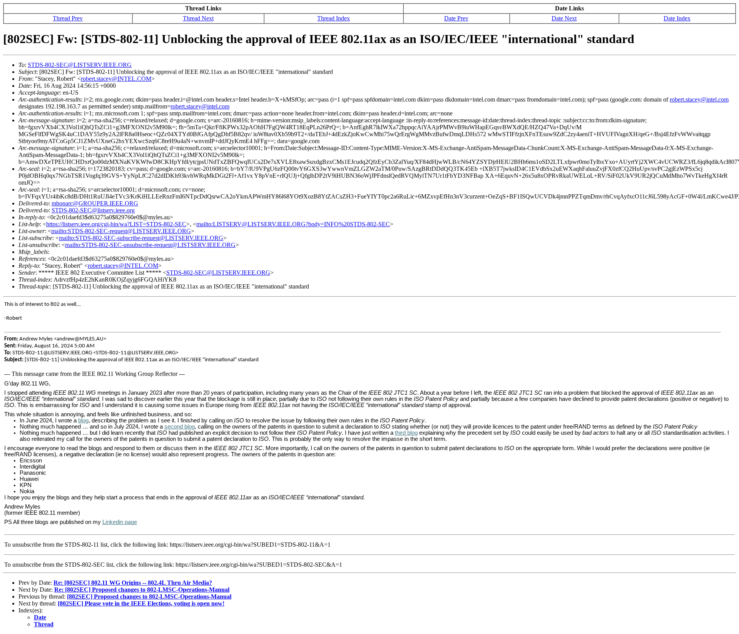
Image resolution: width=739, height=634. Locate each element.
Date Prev (456, 18)
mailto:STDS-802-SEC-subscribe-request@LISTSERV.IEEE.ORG (141, 238)
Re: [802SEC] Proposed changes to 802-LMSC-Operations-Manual (141, 589)
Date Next (564, 18)
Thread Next (198, 18)
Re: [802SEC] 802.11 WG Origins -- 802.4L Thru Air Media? (133, 582)
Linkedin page (119, 522)
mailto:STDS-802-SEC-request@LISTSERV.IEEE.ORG (121, 231)
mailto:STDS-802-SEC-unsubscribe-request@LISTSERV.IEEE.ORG (150, 245)
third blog (406, 433)
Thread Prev (68, 18)
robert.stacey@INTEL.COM (116, 78)
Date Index (677, 18)
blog (83, 420)
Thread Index (333, 18)
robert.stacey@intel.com (699, 99)
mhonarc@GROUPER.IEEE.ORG (95, 203)
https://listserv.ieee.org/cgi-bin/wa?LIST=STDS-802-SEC (116, 224)
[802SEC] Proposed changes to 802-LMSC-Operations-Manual (149, 596)
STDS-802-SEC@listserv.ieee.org (93, 210)
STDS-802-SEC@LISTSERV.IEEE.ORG (80, 65)
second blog (179, 427)
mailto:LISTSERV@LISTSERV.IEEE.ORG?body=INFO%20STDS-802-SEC (293, 224)
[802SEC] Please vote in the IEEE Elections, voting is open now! (141, 603)
